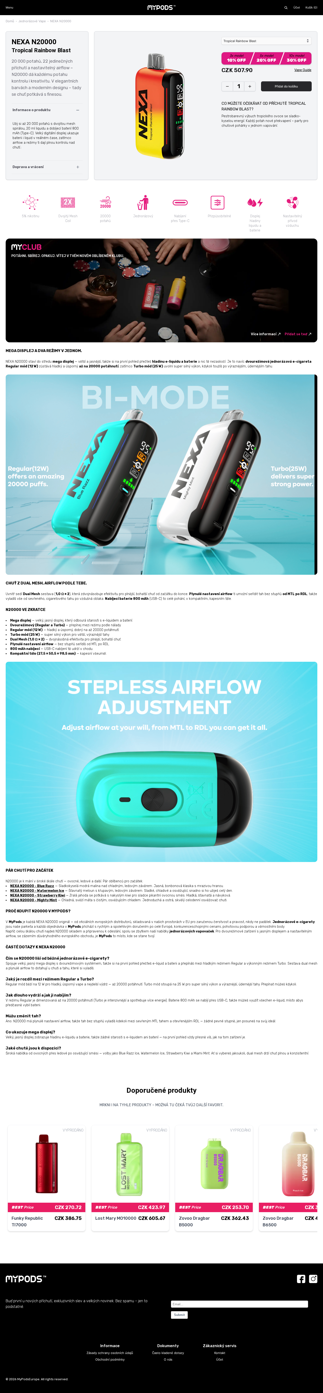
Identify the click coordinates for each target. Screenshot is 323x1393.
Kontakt (219, 1353)
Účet (296, 7)
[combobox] (266, 41)
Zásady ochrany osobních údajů (110, 1353)
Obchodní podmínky (110, 1359)
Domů (10, 21)
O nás (168, 1359)
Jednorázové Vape (32, 21)
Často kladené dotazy (168, 1353)
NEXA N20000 (60, 21)
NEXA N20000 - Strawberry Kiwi (37, 895)
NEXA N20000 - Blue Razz (32, 886)
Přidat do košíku (286, 86)
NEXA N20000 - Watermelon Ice (37, 891)
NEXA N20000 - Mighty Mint (33, 900)
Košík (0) (311, 7)
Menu (9, 7)
